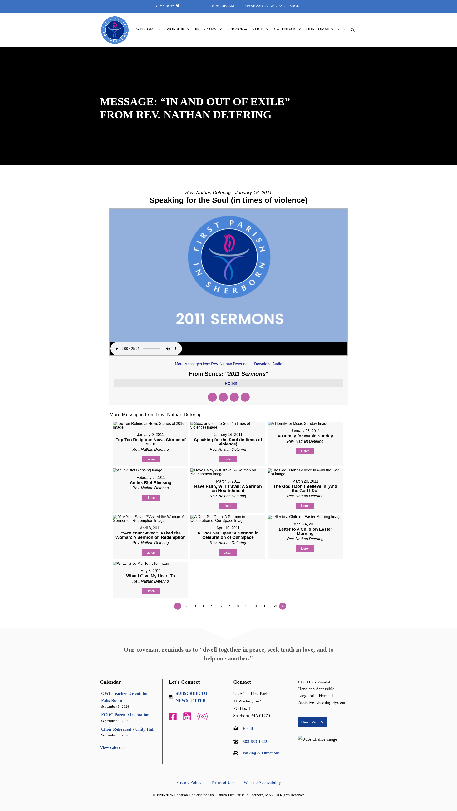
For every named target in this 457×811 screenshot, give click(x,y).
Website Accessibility (262, 782)
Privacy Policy (188, 782)
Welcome (146, 29)
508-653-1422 (255, 741)
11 (263, 606)
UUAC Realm (222, 6)
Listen (150, 459)
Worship (175, 29)
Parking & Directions (261, 753)
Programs (205, 29)
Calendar (284, 29)
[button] (160, 29)
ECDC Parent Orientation (125, 714)
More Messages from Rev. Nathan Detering (211, 364)
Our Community (323, 29)
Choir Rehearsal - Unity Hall (127, 729)
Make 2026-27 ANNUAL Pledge (272, 6)
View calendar (112, 747)
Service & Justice (245, 29)
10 (255, 606)
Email (248, 728)
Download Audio (268, 364)
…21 (274, 606)
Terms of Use (222, 782)
